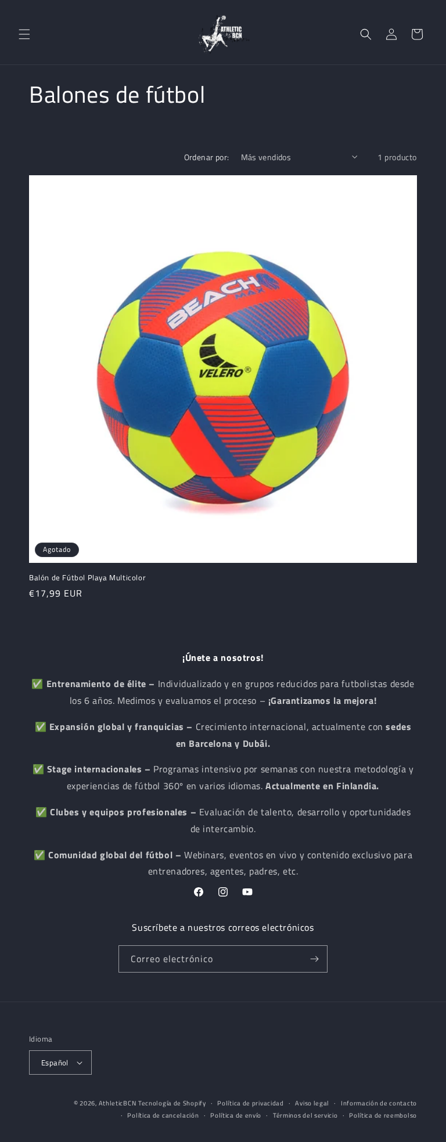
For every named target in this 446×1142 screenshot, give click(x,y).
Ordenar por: (206, 157)
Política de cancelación (163, 1115)
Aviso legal (312, 1103)
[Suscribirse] (314, 959)
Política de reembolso (383, 1115)
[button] (24, 34)
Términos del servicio (305, 1115)
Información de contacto (379, 1103)
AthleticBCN (117, 1103)
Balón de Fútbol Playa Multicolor (87, 578)
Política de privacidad (250, 1103)
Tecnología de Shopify (172, 1103)
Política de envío (235, 1115)
